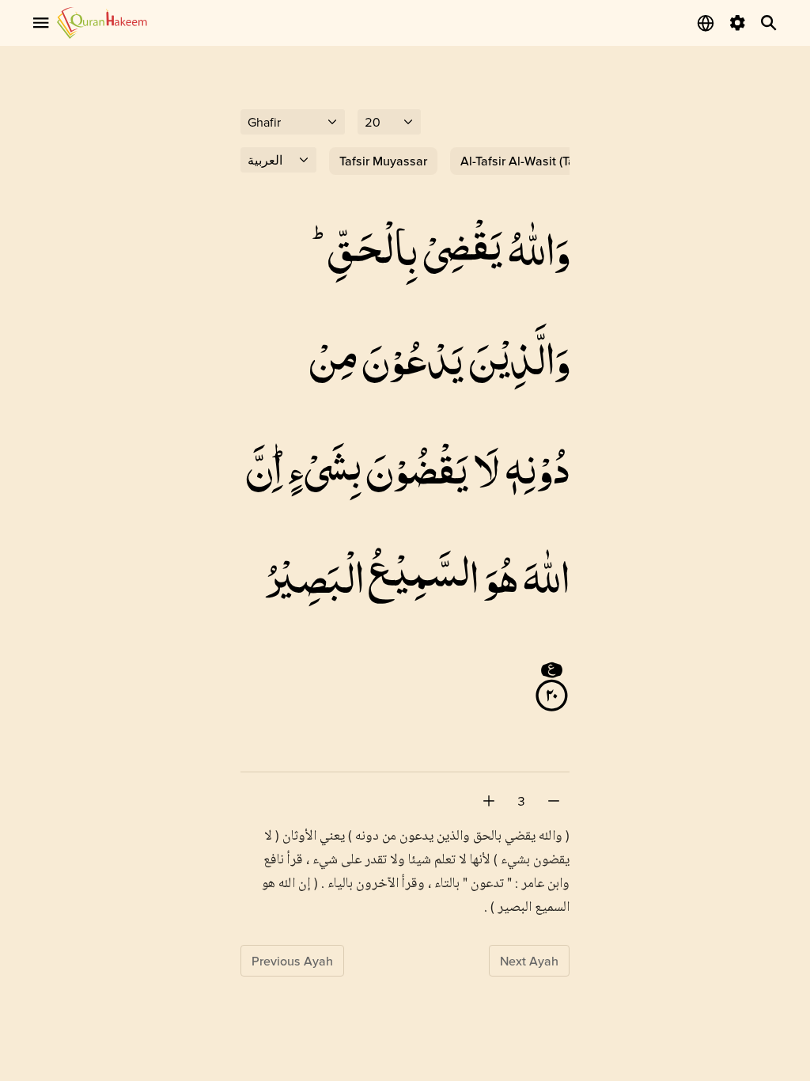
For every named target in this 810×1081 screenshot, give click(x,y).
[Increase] (489, 801)
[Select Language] (705, 23)
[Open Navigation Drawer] (41, 23)
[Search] (769, 23)
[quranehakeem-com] (102, 22)
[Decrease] (554, 801)
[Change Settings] (737, 23)
